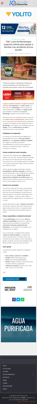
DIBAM (23, 397)
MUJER (5, 380)
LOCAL (23, 39)
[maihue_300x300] (18, 324)
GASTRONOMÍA (7, 386)
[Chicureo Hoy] (18, 3)
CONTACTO (32, 401)
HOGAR (5, 383)
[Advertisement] (18, 349)
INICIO (5, 366)
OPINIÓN (5, 371)
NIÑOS (5, 389)
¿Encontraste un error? (15, 279)
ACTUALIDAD (16, 39)
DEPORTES (6, 377)
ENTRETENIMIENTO (9, 374)
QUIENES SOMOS (23, 401)
